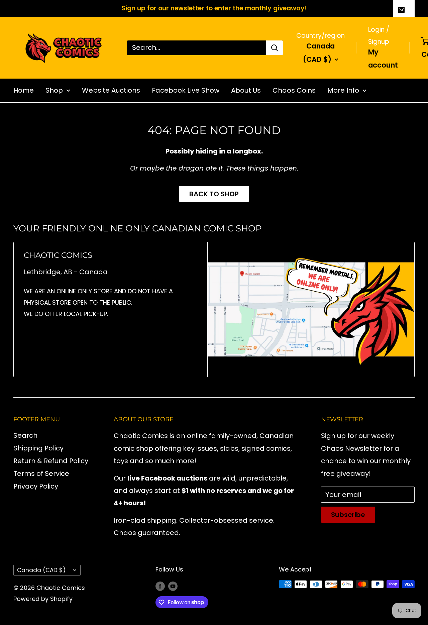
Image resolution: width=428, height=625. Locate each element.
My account (383, 58)
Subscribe (348, 514)
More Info (343, 90)
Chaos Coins (294, 90)
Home (23, 90)
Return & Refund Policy (50, 460)
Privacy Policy (35, 486)
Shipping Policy (38, 448)
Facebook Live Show (185, 90)
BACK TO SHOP (214, 194)
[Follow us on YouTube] (173, 586)
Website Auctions (111, 90)
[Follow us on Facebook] (160, 586)
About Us (246, 90)
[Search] (274, 47)
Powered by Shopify (43, 599)
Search (25, 435)
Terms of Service (41, 473)
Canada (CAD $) (41, 570)
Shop (54, 90)
